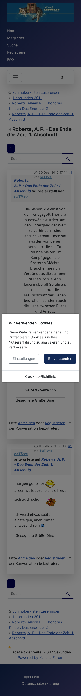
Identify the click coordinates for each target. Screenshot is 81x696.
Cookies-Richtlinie (40, 376)
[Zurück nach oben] (73, 687)
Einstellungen (24, 358)
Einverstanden (60, 358)
